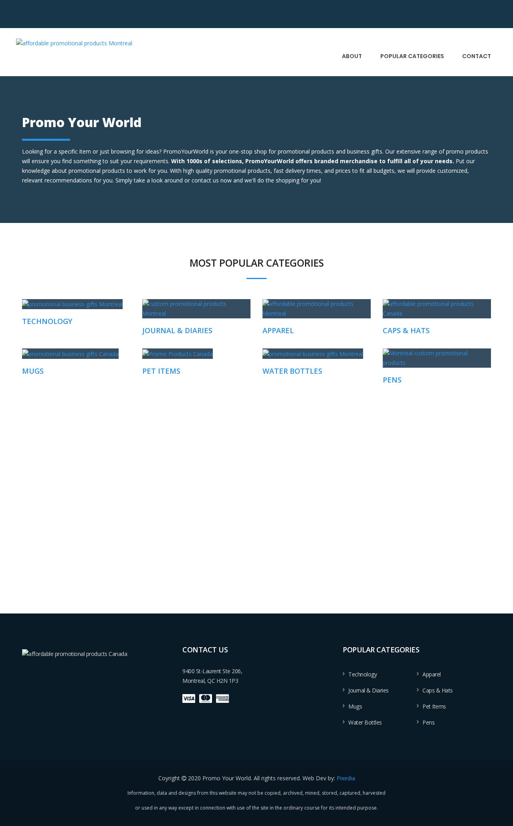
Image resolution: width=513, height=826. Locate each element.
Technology (362, 674)
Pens (428, 722)
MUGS (33, 371)
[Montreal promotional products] (437, 358)
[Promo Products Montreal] (72, 304)
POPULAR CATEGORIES (412, 56)
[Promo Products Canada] (177, 353)
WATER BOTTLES (292, 371)
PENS (392, 380)
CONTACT (476, 56)
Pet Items (434, 706)
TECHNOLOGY (47, 321)
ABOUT (352, 56)
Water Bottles (365, 722)
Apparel (431, 674)
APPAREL (278, 330)
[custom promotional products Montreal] (74, 43)
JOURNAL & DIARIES (177, 330)
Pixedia (346, 778)
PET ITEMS (161, 371)
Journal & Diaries (368, 690)
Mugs (355, 706)
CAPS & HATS (406, 330)
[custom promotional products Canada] (70, 353)
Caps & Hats (437, 690)
